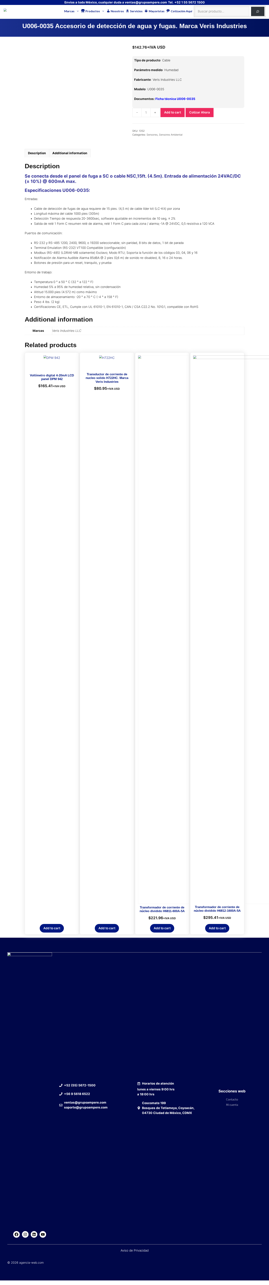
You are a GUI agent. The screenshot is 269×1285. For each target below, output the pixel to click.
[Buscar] (257, 11)
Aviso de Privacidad (135, 1250)
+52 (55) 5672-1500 (80, 1085)
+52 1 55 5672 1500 (189, 2)
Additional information (69, 153)
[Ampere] (11, 11)
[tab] (37, 153)
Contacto (232, 1099)
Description (37, 153)
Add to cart (172, 112)
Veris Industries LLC (66, 331)
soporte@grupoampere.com (86, 1107)
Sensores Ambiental (170, 134)
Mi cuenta (232, 1105)
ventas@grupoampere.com (146, 2)
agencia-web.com (31, 1262)
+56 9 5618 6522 (77, 1094)
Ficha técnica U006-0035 (175, 99)
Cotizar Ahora (199, 112)
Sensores (152, 134)
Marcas (69, 11)
